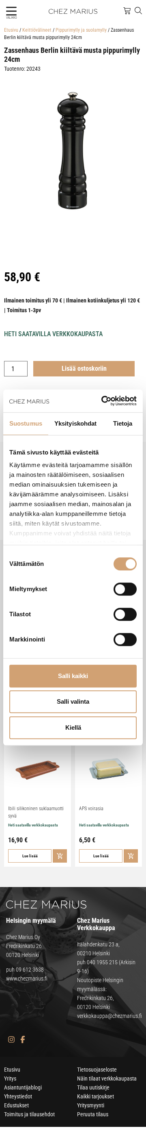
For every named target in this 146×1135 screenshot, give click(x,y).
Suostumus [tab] (25, 423)
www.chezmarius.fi (26, 978)
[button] (11, 11)
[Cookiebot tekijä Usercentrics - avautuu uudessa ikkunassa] (103, 401)
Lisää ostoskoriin (84, 368)
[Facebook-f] (22, 1039)
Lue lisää (30, 856)
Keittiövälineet (37, 30)
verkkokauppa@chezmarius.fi (109, 1016)
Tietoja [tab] (123, 423)
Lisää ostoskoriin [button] (60, 856)
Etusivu (11, 30)
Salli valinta (73, 701)
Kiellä (73, 727)
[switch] (125, 589)
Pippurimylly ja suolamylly (81, 30)
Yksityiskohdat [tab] (75, 423)
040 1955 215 (102, 962)
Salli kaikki (73, 675)
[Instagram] (11, 1039)
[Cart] (127, 11)
